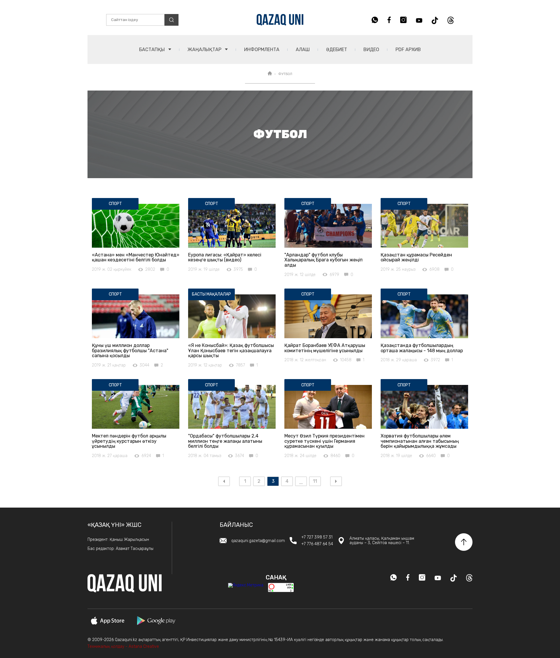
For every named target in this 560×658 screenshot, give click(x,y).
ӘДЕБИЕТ (336, 49)
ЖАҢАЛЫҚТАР (205, 49)
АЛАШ (303, 49)
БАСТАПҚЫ (152, 49)
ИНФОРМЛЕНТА (261, 49)
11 (315, 481)
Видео (371, 49)
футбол (285, 74)
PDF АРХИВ (408, 49)
